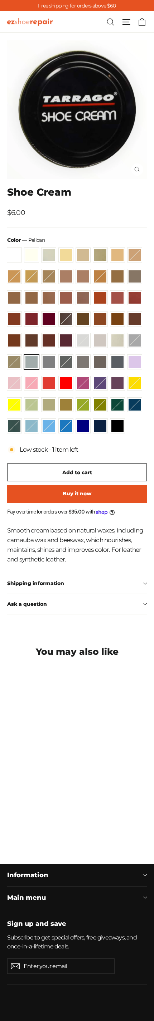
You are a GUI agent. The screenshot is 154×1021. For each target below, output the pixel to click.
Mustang (66, 319)
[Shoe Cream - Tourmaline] (89, 822)
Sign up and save (36, 923)
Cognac (66, 298)
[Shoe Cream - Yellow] (18, 822)
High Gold (14, 276)
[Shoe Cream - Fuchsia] (74, 816)
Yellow (14, 405)
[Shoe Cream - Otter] (42, 796)
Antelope (49, 405)
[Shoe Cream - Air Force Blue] (74, 822)
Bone (100, 340)
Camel (117, 276)
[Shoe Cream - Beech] (66, 790)
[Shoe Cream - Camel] (34, 796)
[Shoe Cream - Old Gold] (89, 790)
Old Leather (49, 340)
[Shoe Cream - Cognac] (74, 796)
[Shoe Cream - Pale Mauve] (42, 816)
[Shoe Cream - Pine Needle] (82, 822)
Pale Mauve (14, 383)
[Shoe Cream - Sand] (50, 796)
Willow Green (31, 405)
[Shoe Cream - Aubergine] (89, 816)
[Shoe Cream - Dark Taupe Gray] (26, 816)
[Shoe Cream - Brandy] (26, 803)
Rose (31, 383)
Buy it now (77, 493)
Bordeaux (49, 319)
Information (27, 875)
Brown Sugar (31, 298)
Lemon (134, 383)
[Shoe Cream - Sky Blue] (11, 828)
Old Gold (49, 276)
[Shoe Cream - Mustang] (50, 803)
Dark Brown (83, 319)
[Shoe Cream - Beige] (42, 790)
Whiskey (83, 298)
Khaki (66, 405)
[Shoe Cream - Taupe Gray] (11, 816)
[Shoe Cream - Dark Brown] (58, 803)
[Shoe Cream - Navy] (26, 828)
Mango (100, 298)
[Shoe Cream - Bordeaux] (42, 803)
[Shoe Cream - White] (11, 790)
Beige (83, 255)
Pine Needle (14, 426)
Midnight (100, 426)
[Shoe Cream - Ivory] (18, 790)
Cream (66, 255)
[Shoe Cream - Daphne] (18, 828)
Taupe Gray (83, 362)
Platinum (14, 362)
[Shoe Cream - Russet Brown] (34, 803)
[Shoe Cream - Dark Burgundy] (26, 809)
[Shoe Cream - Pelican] (74, 809)
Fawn (14, 340)
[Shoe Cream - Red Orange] (58, 816)
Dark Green (117, 405)
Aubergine (117, 383)
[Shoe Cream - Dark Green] (66, 822)
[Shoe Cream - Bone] (42, 809)
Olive (100, 405)
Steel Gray (49, 362)
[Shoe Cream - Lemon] (11, 822)
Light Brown (117, 298)
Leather (100, 319)
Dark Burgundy (66, 340)
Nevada (117, 319)
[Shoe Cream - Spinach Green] (50, 822)
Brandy (14, 319)
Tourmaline (31, 426)
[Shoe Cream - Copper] (26, 796)
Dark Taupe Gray (117, 362)
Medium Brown (134, 319)
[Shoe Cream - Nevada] (74, 803)
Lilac (134, 362)
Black (117, 426)
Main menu (26, 897)
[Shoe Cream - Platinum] (66, 809)
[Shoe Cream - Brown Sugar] (58, 796)
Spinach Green (83, 405)
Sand (14, 298)
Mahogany (134, 298)
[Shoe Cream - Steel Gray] (82, 809)
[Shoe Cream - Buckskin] (18, 796)
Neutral (49, 255)
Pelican (31, 362)
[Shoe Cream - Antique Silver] (58, 809)
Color (26, 240)
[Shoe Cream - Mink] (18, 816)
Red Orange (49, 383)
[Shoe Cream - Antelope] (34, 822)
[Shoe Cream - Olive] (58, 822)
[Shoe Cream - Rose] (50, 816)
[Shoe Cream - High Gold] (74, 790)
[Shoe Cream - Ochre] (82, 790)
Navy (83, 426)
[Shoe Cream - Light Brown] (11, 803)
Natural (117, 255)
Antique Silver (134, 340)
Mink (100, 362)
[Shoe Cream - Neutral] (26, 790)
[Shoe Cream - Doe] (50, 790)
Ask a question (27, 604)
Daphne (66, 426)
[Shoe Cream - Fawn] (89, 803)
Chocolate (31, 340)
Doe (100, 255)
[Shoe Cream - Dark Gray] (89, 809)
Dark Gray (66, 362)
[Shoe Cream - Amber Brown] (66, 796)
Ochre (31, 276)
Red (66, 383)
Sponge (117, 340)
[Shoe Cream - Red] (66, 816)
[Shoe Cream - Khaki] (42, 822)
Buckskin (83, 276)
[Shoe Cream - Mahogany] (18, 803)
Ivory (31, 255)
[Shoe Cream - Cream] (34, 790)
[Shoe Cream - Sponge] (50, 809)
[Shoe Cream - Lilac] (34, 816)
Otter (134, 276)
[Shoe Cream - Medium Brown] (82, 803)
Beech (134, 255)
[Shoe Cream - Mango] (89, 796)
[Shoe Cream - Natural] (58, 790)
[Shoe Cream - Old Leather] (18, 809)
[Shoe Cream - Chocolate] (11, 809)
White (14, 255)
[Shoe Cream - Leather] (66, 803)
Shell (83, 340)
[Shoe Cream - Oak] (11, 796)
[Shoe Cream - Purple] (82, 816)
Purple (100, 383)
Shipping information (35, 583)
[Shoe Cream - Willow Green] (26, 822)
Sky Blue (49, 426)
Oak (66, 276)
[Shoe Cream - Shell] (34, 809)
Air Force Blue (134, 405)
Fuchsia (83, 383)
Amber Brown (49, 298)
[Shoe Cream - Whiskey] (82, 796)
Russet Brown (31, 319)
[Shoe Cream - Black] (42, 828)
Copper (100, 276)
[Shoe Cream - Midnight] (34, 828)
